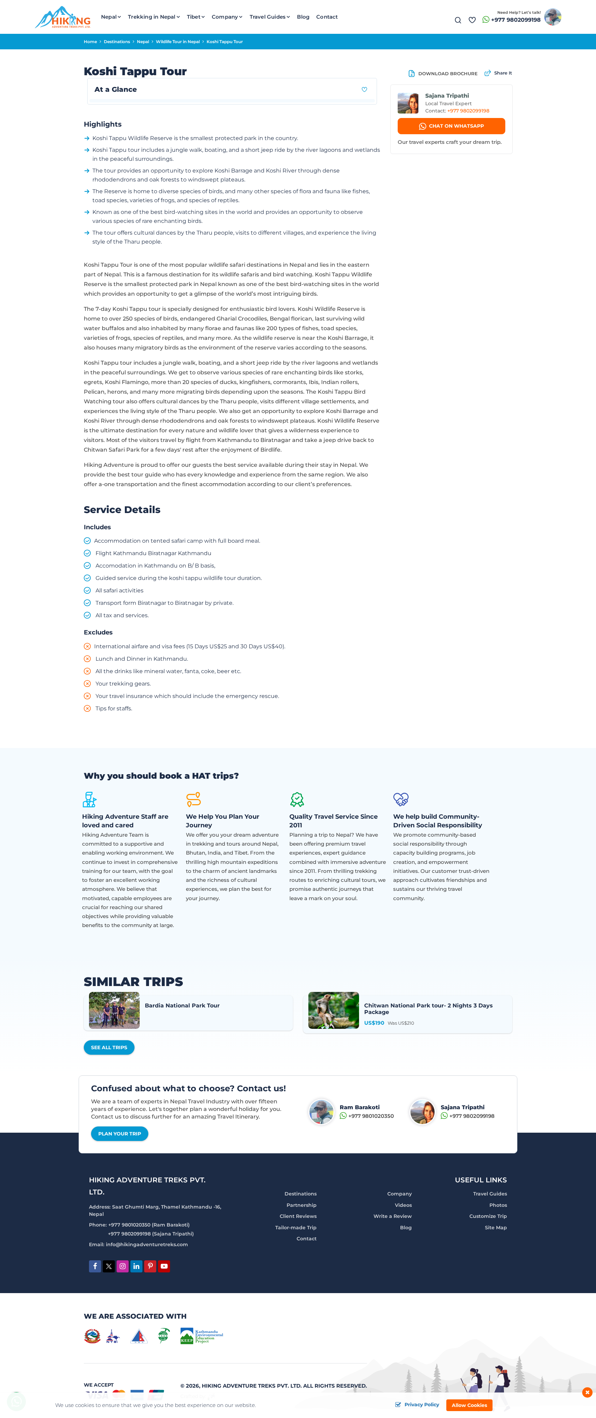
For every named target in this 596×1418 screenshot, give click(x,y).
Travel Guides (490, 1194)
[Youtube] (164, 1266)
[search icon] (458, 21)
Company (399, 1194)
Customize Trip (488, 1216)
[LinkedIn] (136, 1266)
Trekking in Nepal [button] (151, 16)
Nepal (143, 41)
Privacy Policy (422, 1405)
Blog (303, 16)
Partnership (302, 1205)
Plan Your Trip (119, 1134)
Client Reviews (298, 1216)
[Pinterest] (150, 1266)
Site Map (496, 1227)
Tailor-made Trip (296, 1227)
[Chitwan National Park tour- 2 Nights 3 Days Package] (333, 1010)
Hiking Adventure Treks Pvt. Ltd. (252, 1385)
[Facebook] (95, 1266)
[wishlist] (472, 17)
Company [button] (225, 16)
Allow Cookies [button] (469, 1405)
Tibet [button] (193, 16)
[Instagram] (123, 1266)
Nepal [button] (109, 16)
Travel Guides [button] (268, 16)
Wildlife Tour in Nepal (178, 41)
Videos (403, 1205)
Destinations (117, 41)
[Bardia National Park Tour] (114, 1010)
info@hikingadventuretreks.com (147, 1244)
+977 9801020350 (371, 1116)
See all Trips (109, 1047)
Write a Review (393, 1216)
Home (90, 41)
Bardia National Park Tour (182, 1005)
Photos (498, 1205)
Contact (327, 16)
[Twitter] (109, 1267)
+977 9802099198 (516, 20)
